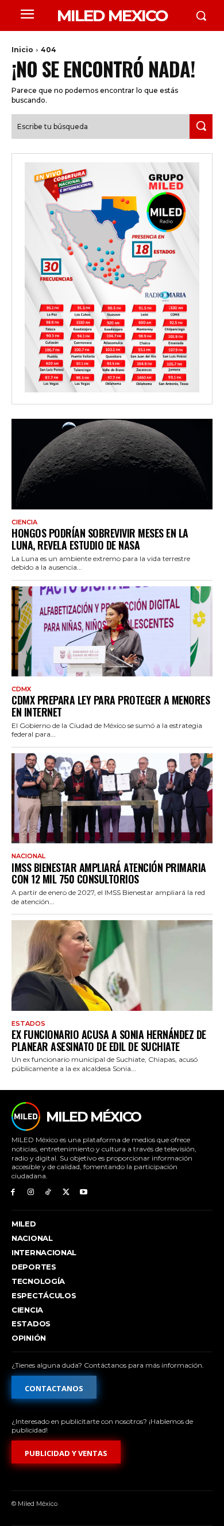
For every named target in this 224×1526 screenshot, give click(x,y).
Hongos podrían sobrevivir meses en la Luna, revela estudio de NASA (99, 538)
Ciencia (24, 522)
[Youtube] (84, 1192)
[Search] (201, 126)
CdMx (21, 689)
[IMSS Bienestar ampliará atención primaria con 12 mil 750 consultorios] (112, 798)
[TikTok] (49, 1192)
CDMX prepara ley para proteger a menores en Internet (110, 705)
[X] (66, 1192)
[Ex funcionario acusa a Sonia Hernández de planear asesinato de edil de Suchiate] (112, 965)
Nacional (28, 856)
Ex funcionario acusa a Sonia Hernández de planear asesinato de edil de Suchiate (108, 1040)
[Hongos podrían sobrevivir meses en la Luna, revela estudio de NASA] (112, 464)
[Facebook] (13, 1192)
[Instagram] (31, 1192)
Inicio (22, 49)
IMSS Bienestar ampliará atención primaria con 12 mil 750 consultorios (108, 873)
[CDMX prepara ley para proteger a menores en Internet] (112, 631)
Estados (28, 1023)
